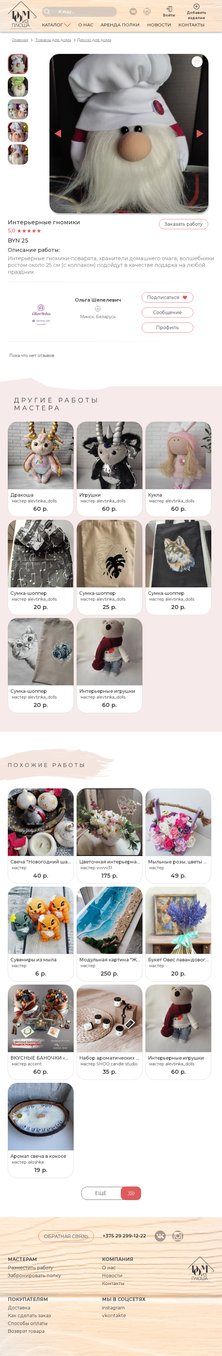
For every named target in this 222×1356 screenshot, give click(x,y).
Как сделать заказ (29, 1315)
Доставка (19, 1308)
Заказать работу (183, 224)
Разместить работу (30, 1268)
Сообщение (167, 312)
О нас (85, 25)
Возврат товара (26, 1331)
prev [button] (57, 133)
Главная (20, 39)
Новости (159, 25)
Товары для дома (53, 39)
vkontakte (114, 1315)
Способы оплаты (28, 1323)
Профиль (167, 327)
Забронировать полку (34, 1275)
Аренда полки (120, 25)
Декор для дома (94, 39)
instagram (113, 1308)
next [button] (199, 133)
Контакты (191, 25)
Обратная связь (66, 1236)
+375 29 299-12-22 (124, 1236)
